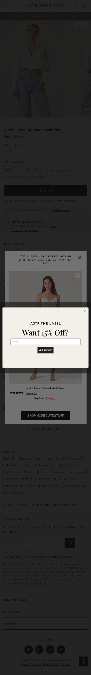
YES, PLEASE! (45, 350)
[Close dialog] (85, 310)
